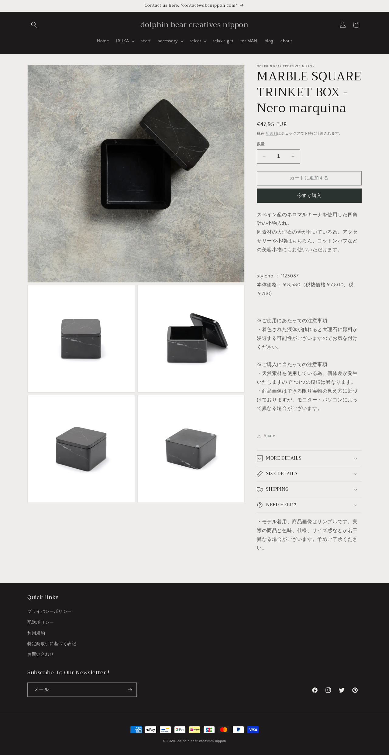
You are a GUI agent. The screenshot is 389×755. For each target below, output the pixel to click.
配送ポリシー (40, 622)
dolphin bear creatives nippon (201, 741)
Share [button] (269, 435)
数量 (261, 144)
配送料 (271, 134)
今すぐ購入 (309, 195)
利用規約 (36, 633)
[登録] (129, 690)
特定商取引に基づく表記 (51, 643)
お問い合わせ (40, 654)
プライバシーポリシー (49, 611)
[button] (34, 24)
